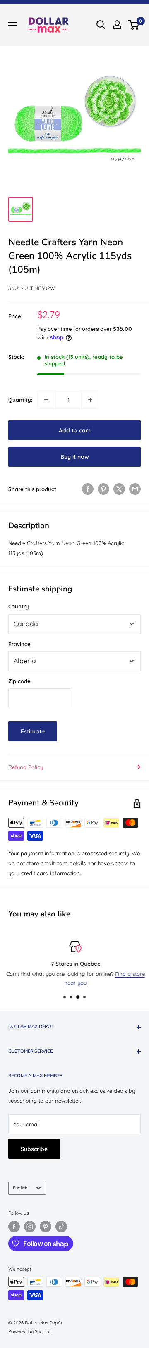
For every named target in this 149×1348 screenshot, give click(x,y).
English (20, 1188)
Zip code (19, 681)
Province (19, 644)
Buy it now (74, 456)
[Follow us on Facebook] (14, 1226)
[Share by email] (135, 489)
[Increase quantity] (90, 399)
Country (18, 606)
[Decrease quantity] (46, 399)
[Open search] (101, 24)
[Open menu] (12, 25)
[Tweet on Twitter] (119, 489)
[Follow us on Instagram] (30, 1226)
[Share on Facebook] (88, 489)
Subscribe (34, 1149)
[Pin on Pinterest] (103, 489)
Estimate (33, 731)
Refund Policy (25, 767)
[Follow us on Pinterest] (45, 1226)
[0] (134, 25)
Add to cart (74, 430)
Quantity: (20, 399)
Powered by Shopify (29, 1331)
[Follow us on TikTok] (61, 1226)
